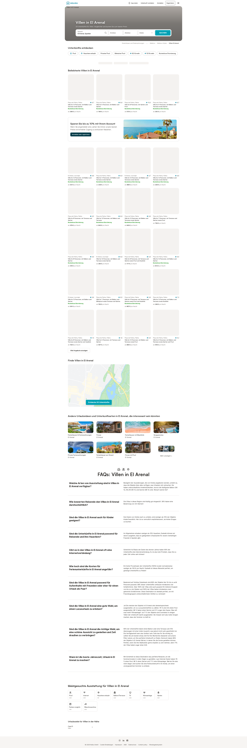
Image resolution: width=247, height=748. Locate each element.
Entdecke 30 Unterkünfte (98, 402)
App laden (134, 3)
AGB (125, 744)
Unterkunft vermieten (147, 3)
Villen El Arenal (174, 43)
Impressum (118, 744)
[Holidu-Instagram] (119, 740)
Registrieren (170, 3)
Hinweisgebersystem (155, 744)
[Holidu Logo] (75, 3)
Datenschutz (132, 744)
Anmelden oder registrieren (81, 134)
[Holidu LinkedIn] (123, 740)
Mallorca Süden (162, 43)
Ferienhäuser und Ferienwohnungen (133, 43)
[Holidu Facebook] (127, 740)
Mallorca (152, 43)
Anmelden (160, 3)
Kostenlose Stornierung (167, 53)
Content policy (142, 744)
